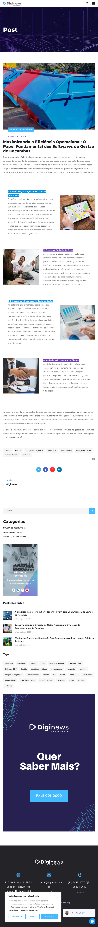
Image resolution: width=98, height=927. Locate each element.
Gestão (18, 450)
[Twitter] (38, 469)
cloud (43, 663)
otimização (52, 450)
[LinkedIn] (59, 469)
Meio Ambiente (33, 674)
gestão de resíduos (39, 669)
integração (71, 669)
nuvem (62, 674)
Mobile (46, 674)
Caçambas (21, 663)
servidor (81, 680)
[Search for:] (49, 510)
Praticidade (87, 674)
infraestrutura (56, 669)
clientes (8, 450)
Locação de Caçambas (20, 129)
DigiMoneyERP (11, 669)
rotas (71, 680)
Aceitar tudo (49, 916)
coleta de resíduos (57, 663)
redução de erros (12, 455)
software (26, 455)
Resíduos (61, 680)
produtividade (66, 450)
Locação (83, 669)
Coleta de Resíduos (13, 528)
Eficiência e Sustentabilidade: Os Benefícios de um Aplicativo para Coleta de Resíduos (55, 639)
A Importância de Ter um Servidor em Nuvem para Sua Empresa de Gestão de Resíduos (54, 613)
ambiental (9, 663)
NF (54, 674)
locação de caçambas (34, 450)
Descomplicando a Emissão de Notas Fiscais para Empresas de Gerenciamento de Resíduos (47, 626)
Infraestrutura (11, 532)
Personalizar (17, 916)
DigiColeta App (75, 663)
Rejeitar (33, 916)
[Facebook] (45, 469)
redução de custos (83, 450)
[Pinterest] (52, 469)
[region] (33, 907)
